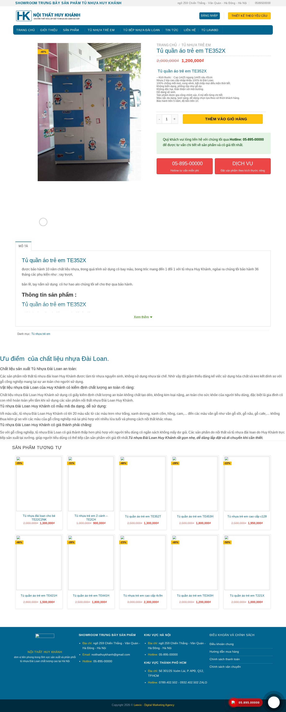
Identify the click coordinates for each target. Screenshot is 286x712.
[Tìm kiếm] (266, 30)
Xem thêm (141, 317)
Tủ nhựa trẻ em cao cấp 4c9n (143, 595)
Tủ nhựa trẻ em (101, 30)
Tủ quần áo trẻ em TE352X (182, 71)
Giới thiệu (49, 30)
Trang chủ (25, 30)
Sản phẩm (71, 30)
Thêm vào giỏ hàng (226, 119)
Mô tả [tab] (23, 246)
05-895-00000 (187, 163)
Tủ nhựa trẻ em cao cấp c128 (247, 516)
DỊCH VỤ (242, 163)
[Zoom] (43, 222)
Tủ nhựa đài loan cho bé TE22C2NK (39, 517)
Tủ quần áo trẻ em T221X (247, 595)
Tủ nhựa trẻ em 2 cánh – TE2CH (91, 517)
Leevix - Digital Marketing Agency (154, 705)
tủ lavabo (209, 30)
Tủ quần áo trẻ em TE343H (195, 595)
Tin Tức (171, 30)
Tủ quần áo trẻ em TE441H (91, 595)
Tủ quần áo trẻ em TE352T (143, 516)
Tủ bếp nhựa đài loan (141, 30)
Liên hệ (190, 30)
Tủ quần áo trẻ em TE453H (195, 516)
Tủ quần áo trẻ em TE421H (39, 595)
